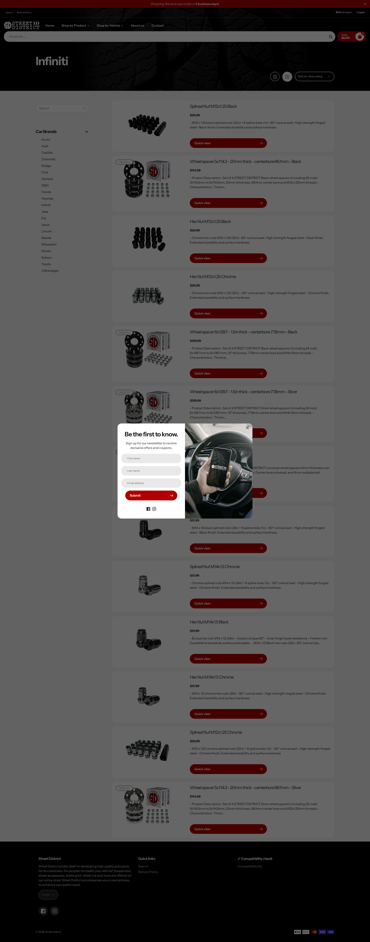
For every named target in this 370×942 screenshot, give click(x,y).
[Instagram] (154, 508)
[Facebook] (148, 508)
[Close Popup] (247, 427)
